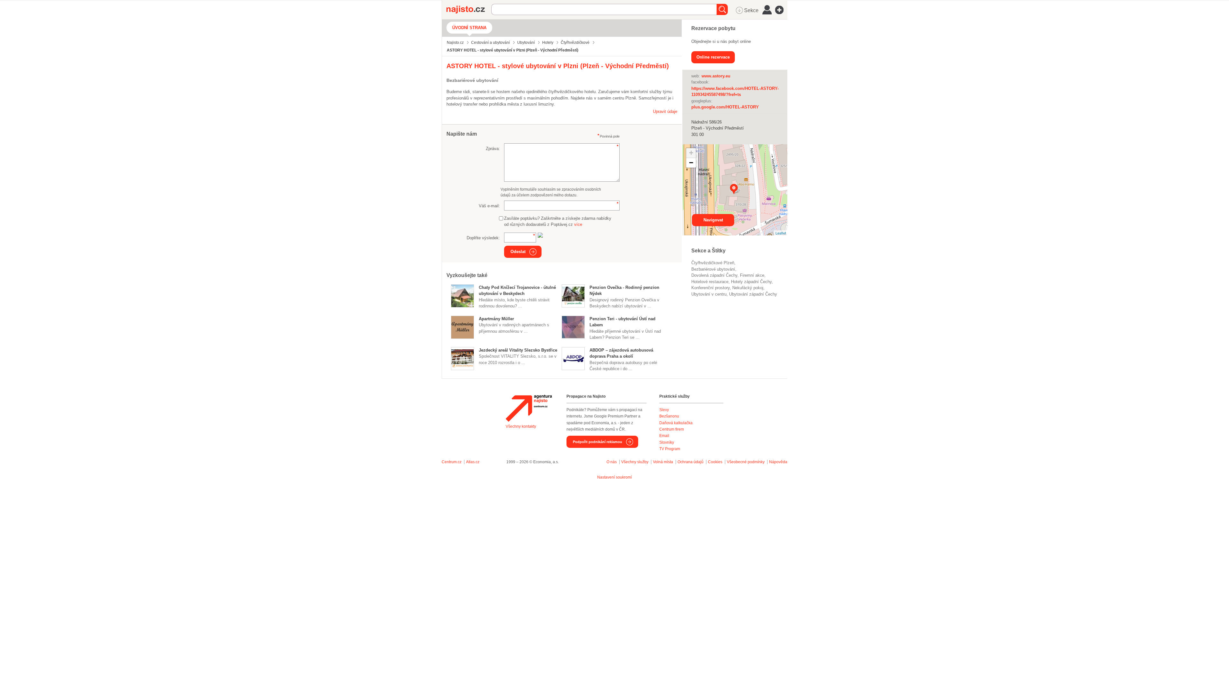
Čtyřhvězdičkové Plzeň (712, 262)
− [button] (691, 163)
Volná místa (663, 462)
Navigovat (713, 220)
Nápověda (778, 462)
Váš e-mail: (489, 205)
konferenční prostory (710, 287)
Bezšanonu (669, 416)
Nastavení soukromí (614, 477)
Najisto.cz (468, 9)
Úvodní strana (469, 27)
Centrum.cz (452, 462)
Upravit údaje (665, 111)
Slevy (664, 410)
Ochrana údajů (690, 462)
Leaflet (780, 232)
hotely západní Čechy (751, 281)
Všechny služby (635, 462)
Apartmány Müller (496, 318)
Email (664, 435)
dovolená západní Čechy (714, 275)
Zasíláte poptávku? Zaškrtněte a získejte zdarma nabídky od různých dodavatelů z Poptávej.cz (557, 221)
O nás (611, 462)
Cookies (715, 462)
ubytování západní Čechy (753, 294)
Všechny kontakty (521, 426)
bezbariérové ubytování (713, 269)
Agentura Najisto (529, 408)
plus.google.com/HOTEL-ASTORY (725, 107)
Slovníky (666, 442)
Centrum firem (671, 429)
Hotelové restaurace (709, 281)
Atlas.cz (472, 462)
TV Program (669, 449)
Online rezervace (713, 57)
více (578, 224)
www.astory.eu (716, 76)
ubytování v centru (709, 294)
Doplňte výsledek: (483, 237)
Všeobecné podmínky (746, 462)
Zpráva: (493, 148)
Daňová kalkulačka (676, 423)
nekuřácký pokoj (747, 287)
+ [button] (691, 153)
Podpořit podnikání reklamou (597, 442)
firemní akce (752, 275)
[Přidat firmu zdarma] (781, 10)
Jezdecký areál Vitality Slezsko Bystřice (518, 350)
